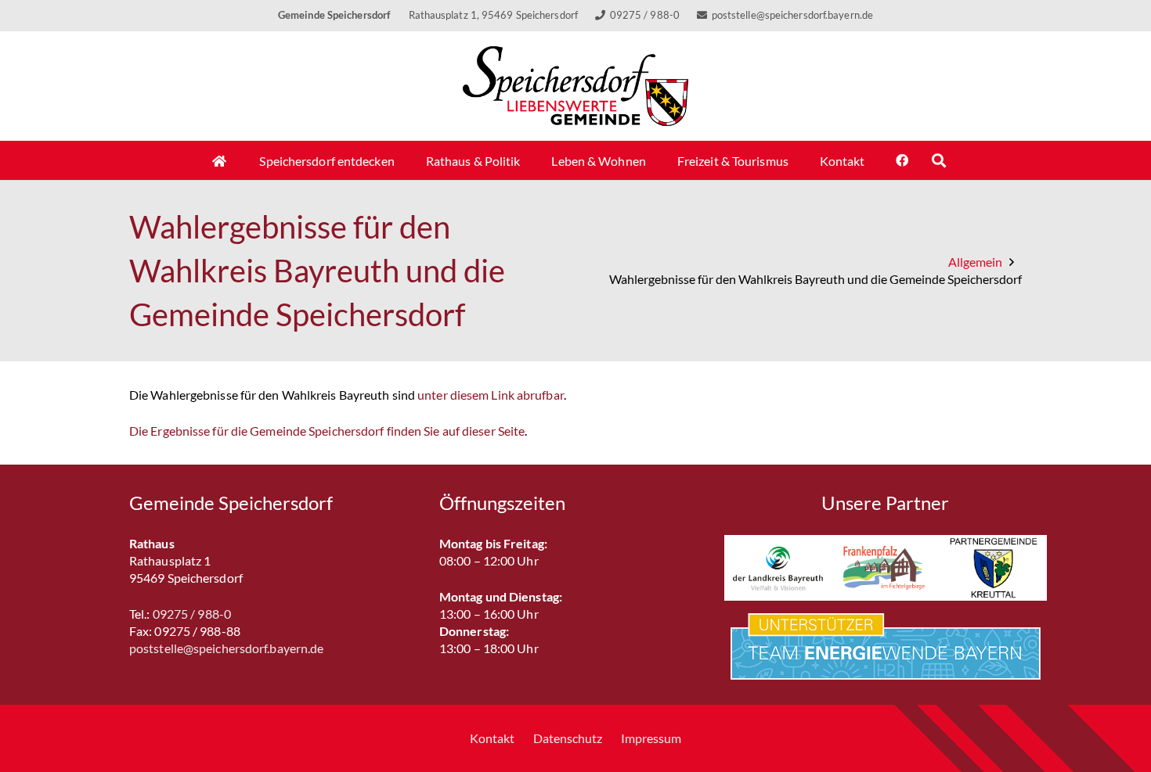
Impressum (651, 738)
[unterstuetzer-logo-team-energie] (886, 646)
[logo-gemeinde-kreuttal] (993, 568)
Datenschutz (567, 738)
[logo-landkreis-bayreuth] (778, 568)
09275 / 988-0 (192, 613)
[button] (938, 160)
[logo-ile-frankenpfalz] (885, 568)
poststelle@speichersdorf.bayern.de (226, 648)
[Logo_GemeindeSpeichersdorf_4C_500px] (576, 86)
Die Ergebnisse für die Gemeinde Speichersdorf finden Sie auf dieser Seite (327, 430)
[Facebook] (902, 160)
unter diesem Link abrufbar (490, 394)
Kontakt (492, 738)
